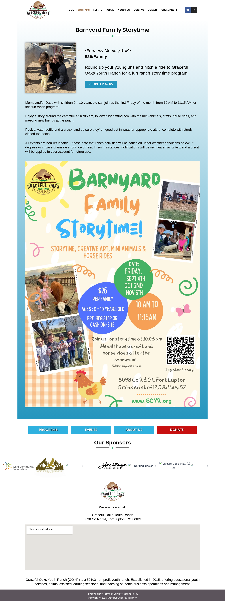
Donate (153, 9)
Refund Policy (131, 593)
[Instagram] (194, 10)
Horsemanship (169, 9)
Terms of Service (112, 593)
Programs (83, 9)
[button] (83, 9)
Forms (110, 9)
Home (70, 9)
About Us (124, 9)
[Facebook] (188, 10)
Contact (139, 9)
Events (97, 9)
